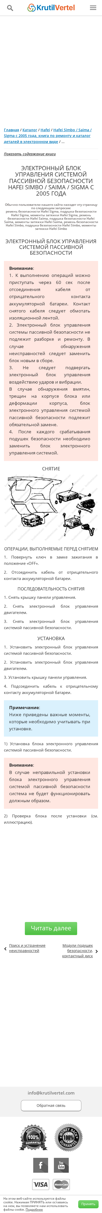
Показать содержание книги (30, 153)
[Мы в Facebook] (40, 1165)
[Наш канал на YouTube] (61, 1165)
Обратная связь (51, 1105)
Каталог (29, 129)
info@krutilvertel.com (51, 1093)
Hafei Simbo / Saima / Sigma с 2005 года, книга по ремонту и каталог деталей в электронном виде (48, 135)
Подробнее (34, 1209)
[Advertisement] (51, 70)
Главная (11, 129)
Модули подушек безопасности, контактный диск (77, 950)
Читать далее (51, 928)
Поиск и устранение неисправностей (27, 948)
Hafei (45, 129)
